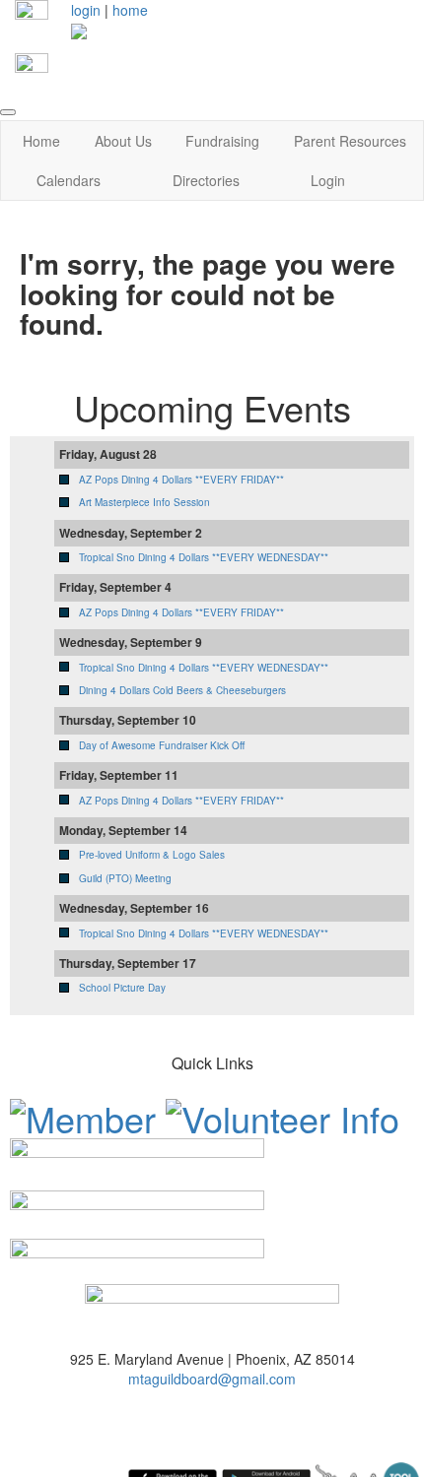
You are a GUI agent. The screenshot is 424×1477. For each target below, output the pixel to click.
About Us (123, 141)
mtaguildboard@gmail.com (212, 1378)
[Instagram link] (31, 68)
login (86, 10)
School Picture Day (122, 988)
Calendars (68, 180)
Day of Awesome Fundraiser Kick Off (162, 745)
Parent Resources (350, 141)
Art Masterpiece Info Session (144, 502)
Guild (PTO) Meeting (125, 878)
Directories (206, 180)
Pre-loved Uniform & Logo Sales (152, 855)
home (130, 10)
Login (328, 180)
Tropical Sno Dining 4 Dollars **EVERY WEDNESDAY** (203, 557)
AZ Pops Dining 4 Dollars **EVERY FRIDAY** (181, 479)
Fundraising (222, 141)
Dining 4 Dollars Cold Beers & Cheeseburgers (182, 690)
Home (41, 141)
